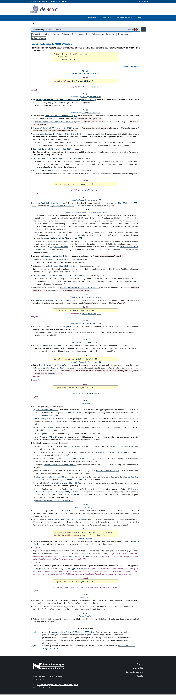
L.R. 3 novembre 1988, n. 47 (91, 86)
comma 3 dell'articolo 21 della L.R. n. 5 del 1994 (66, 519)
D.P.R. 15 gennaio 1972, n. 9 (45, 415)
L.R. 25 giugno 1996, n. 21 (91, 313)
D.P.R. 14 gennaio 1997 (55, 367)
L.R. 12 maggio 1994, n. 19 (91, 200)
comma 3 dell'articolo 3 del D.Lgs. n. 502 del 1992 (62, 238)
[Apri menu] (143, 29)
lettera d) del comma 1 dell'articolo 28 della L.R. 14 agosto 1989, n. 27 (65, 99)
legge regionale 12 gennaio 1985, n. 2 (83, 556)
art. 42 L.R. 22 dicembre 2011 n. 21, (89, 532)
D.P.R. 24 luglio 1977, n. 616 (122, 446)
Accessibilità (138, 668)
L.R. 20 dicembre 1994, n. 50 (91, 297)
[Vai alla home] (34, 23)
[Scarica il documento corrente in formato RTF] (133, 30)
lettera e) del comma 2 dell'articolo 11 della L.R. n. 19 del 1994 (59, 275)
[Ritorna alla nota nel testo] (34, 632)
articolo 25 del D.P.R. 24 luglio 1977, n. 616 (54, 412)
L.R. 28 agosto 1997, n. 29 (91, 323)
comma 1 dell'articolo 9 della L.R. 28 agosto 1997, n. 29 (58, 326)
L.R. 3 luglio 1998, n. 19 (90, 342)
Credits (140, 676)
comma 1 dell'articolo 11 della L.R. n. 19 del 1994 (61, 259)
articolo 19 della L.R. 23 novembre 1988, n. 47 (114, 452)
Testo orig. (66, 34)
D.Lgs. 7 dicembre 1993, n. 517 (62, 205)
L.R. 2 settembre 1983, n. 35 (47, 427)
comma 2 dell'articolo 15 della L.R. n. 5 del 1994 (52, 149)
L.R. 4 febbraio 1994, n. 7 (91, 190)
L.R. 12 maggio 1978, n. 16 (46, 418)
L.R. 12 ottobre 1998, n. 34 (91, 362)
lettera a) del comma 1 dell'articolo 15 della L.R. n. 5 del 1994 (61, 134)
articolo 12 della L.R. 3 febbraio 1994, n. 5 (61, 115)
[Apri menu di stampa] (129, 29)
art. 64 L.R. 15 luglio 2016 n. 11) (80, 81)
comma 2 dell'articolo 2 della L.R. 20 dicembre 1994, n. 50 (57, 300)
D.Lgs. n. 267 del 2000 (59, 246)
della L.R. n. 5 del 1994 (68, 510)
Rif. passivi (55, 34)
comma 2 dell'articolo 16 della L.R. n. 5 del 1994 (52, 170)
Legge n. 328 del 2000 (79, 568)
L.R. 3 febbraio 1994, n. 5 (91, 112)
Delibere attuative (39, 38)
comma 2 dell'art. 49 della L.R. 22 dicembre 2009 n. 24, (72, 632)
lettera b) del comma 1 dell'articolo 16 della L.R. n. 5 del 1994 (58, 158)
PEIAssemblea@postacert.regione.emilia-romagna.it (57, 684)
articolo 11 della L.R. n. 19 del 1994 (58, 256)
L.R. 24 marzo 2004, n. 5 (63, 56)
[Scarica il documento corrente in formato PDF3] (135, 30)
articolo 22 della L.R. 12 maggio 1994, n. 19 (53, 476)
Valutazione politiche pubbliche (104, 34)
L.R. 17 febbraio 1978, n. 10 (47, 409)
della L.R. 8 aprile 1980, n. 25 (74, 446)
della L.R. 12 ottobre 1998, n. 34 (51, 365)
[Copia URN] (138, 29)
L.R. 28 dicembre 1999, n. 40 (91, 393)
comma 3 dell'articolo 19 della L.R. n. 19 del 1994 (80, 287)
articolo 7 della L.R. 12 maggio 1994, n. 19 (51, 203)
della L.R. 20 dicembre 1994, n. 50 (63, 483)
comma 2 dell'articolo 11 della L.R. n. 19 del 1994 (61, 266)
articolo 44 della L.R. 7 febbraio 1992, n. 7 (60, 464)
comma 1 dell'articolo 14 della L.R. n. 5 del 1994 (53, 127)
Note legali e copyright (134, 672)
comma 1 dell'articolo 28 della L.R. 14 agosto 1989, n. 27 (84, 458)
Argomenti (36, 34)
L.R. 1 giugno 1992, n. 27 (46, 437)
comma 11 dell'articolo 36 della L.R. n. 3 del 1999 (54, 500)
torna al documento (131, 66)
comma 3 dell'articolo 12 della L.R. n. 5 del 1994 (54, 121)
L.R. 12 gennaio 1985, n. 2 (46, 433)
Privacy (140, 664)
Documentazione (124, 34)
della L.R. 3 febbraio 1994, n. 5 (107, 470)
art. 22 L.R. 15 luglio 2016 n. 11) (95, 535)
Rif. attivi (45, 34)
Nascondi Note (84, 34)
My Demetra (143, 1)
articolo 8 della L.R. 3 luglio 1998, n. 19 (50, 345)
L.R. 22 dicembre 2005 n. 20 (64, 59)
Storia (74, 34)
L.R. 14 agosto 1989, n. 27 (91, 96)
